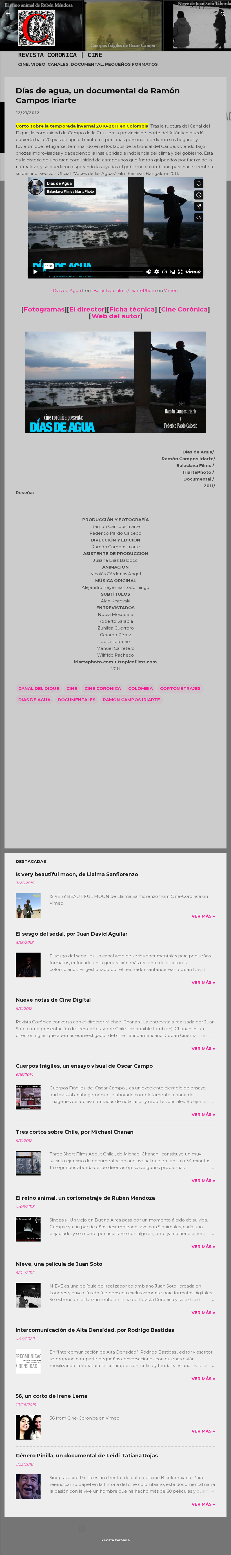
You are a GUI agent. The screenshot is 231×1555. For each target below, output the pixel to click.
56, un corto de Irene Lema (51, 1396)
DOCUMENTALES (76, 699)
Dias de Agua (67, 290)
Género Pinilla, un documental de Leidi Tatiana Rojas (87, 1456)
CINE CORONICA (103, 688)
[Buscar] (223, 15)
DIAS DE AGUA (34, 699)
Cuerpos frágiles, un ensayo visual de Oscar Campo (84, 1066)
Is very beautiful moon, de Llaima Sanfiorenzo (77, 874)
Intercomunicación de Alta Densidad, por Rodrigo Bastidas (95, 1330)
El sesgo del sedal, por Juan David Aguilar (72, 934)
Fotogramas (44, 309)
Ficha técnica (132, 309)
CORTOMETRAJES (180, 688)
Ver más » (203, 916)
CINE (71, 688)
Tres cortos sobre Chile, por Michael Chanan (75, 1132)
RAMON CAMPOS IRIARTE (131, 699)
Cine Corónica (184, 309)
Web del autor (116, 316)
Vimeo (171, 290)
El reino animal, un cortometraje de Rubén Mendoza (85, 1198)
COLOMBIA (140, 688)
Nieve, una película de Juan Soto (59, 1264)
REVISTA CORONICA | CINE (60, 55)
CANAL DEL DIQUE (38, 688)
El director (87, 309)
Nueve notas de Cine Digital (53, 1000)
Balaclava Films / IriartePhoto (125, 290)
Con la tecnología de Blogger (119, 1529)
